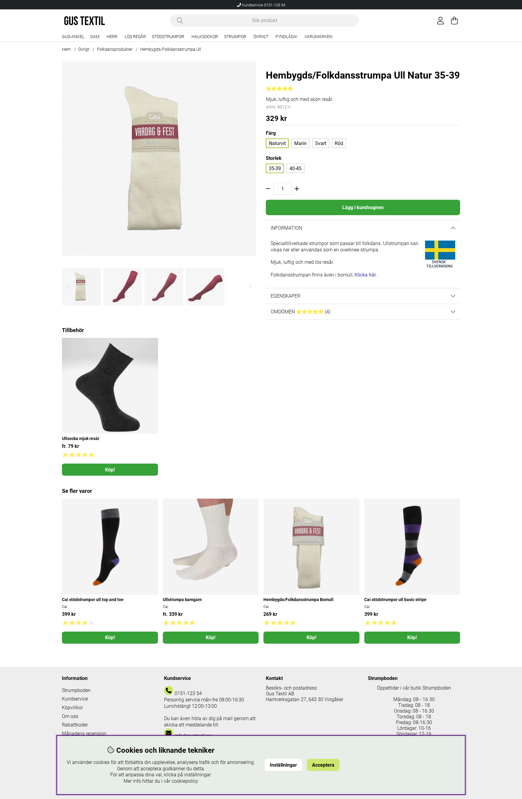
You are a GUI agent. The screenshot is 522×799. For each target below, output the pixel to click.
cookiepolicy (185, 781)
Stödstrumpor (168, 36)
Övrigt (260, 36)
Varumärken (318, 36)
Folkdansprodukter (115, 49)
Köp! (110, 470)
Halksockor (205, 36)
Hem (66, 49)
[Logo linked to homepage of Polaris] (84, 20)
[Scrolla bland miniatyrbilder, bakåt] (68, 286)
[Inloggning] (440, 20)
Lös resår (135, 36)
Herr (112, 36)
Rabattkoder (75, 725)
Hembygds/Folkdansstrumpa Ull (170, 49)
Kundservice (75, 699)
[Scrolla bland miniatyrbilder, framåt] (250, 286)
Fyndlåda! (286, 36)
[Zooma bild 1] (159, 158)
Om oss (70, 716)
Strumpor (235, 36)
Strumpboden (76, 690)
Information (286, 228)
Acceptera (323, 765)
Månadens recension (84, 733)
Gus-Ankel (73, 36)
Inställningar (283, 765)
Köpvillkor (72, 707)
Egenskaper (285, 296)
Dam (94, 36)
